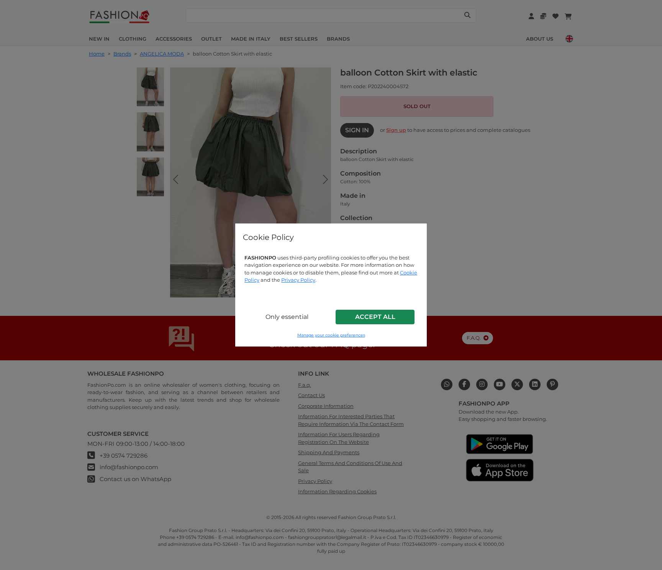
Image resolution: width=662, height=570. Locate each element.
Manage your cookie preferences (331, 335)
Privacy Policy (298, 280)
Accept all (375, 316)
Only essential (286, 316)
